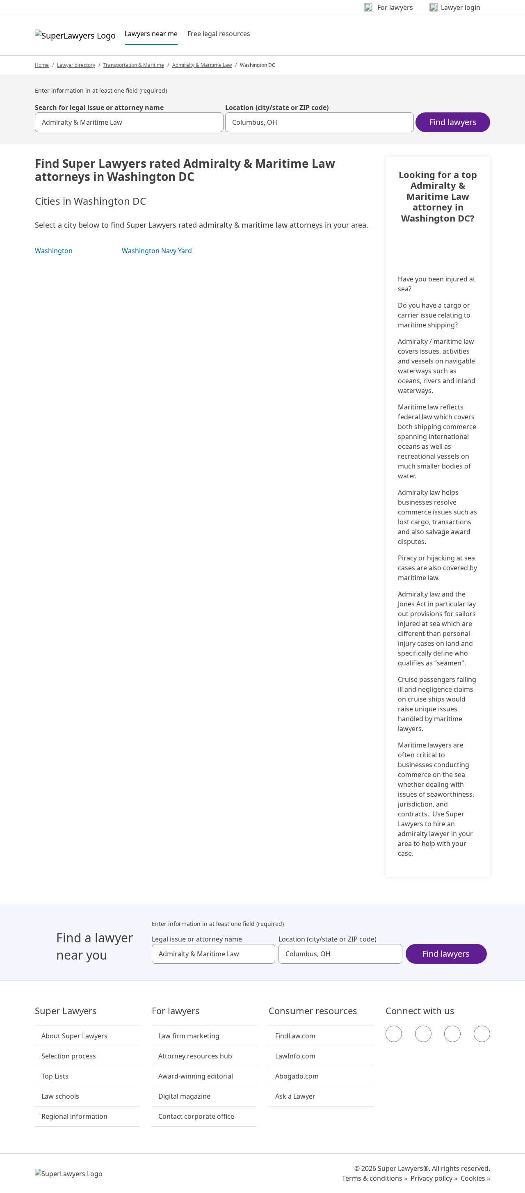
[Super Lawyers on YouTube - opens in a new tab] (452, 1034)
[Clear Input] (214, 122)
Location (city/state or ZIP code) (277, 107)
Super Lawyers (66, 1011)
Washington (54, 251)
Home (42, 65)
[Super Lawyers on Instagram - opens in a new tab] (423, 1034)
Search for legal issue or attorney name (99, 107)
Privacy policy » (434, 1178)
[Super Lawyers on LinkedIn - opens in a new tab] (482, 1034)
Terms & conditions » (374, 1178)
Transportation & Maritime (133, 65)
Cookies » (475, 1178)
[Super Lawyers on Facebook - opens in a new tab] (394, 1034)
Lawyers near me (151, 33)
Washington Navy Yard (157, 251)
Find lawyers (453, 122)
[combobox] (129, 122)
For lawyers (176, 1011)
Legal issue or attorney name (197, 939)
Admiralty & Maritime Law (202, 65)
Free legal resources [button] (218, 33)
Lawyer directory (76, 65)
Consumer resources (313, 1011)
